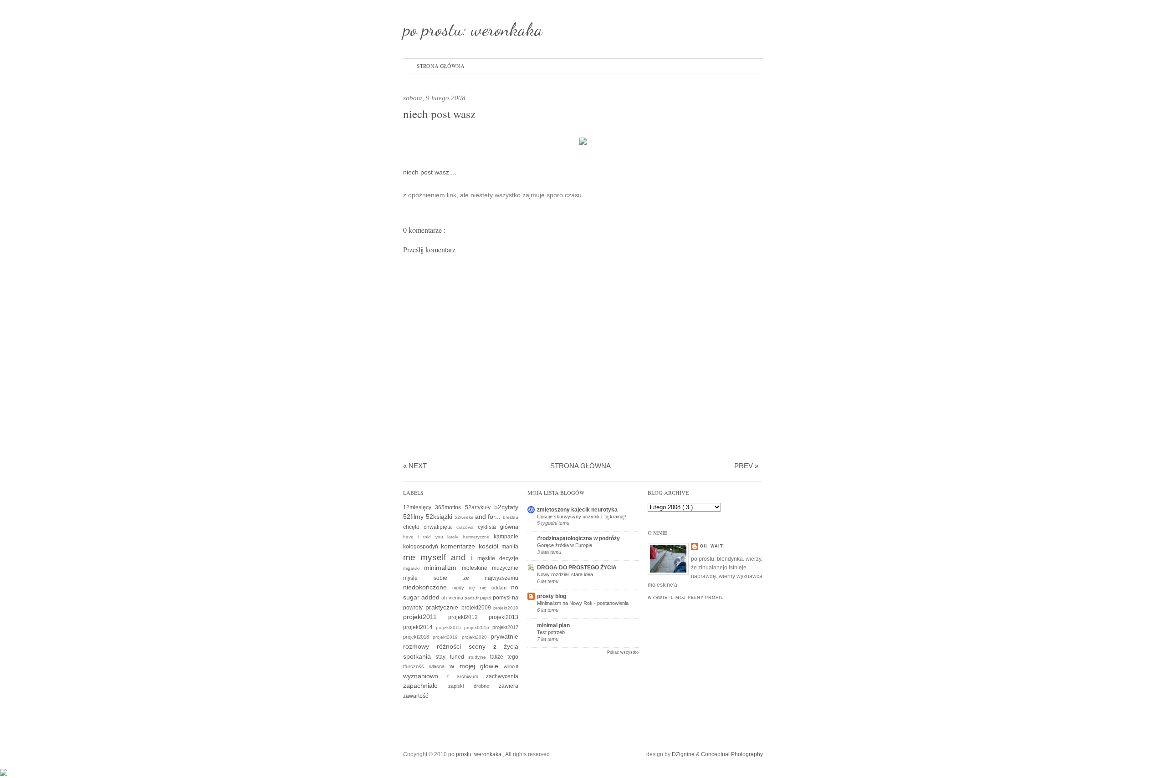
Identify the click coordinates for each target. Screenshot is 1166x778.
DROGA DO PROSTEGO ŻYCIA (577, 567)
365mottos (450, 507)
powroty (414, 607)
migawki (413, 568)
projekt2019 (447, 637)
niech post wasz (439, 113)
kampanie (506, 536)
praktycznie (443, 607)
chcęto (413, 527)
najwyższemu (501, 578)
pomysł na (505, 597)
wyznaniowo (424, 676)
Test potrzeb (551, 632)
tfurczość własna (426, 666)
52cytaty (506, 507)
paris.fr (472, 597)
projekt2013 (503, 617)
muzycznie (505, 568)
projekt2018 (418, 637)
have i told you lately (433, 536)
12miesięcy (419, 507)
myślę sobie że (444, 578)
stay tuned (451, 657)
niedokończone (427, 587)
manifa (509, 546)
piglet (486, 597)
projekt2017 (505, 627)
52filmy (414, 516)
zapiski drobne (473, 686)
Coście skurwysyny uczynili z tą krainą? (581, 516)
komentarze (459, 546)
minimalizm (442, 567)
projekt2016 (478, 627)
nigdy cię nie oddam (481, 587)
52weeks (465, 517)
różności (453, 646)
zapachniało (425, 685)
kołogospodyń (422, 546)
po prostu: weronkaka (472, 29)
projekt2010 (505, 607)
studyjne (479, 657)
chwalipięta (440, 527)
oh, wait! (712, 546)
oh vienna (452, 597)
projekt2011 (425, 616)
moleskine (477, 568)
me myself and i (440, 557)
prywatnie (504, 636)
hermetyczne (478, 536)
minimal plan (553, 625)
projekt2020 (476, 637)
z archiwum (466, 676)
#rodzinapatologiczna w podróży (578, 538)
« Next (415, 466)
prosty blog (551, 596)
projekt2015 (450, 627)
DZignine (684, 754)
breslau (510, 517)
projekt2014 (419, 627)
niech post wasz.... (429, 172)
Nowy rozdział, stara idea (565, 574)
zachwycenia (502, 676)
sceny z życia (494, 646)
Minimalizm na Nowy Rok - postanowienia (583, 603)
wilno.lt (511, 666)
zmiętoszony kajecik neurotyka (577, 510)
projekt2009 (477, 607)
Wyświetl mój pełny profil (685, 597)
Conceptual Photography (732, 754)
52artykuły (479, 507)
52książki (440, 516)
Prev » (746, 466)
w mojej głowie (477, 666)
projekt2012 (468, 617)
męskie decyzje (497, 558)
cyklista (489, 527)
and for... (489, 516)
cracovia (467, 527)
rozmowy (420, 646)
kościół (490, 546)
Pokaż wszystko (623, 652)
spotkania (419, 656)
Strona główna (441, 65)
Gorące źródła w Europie (564, 545)
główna (509, 527)
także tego (504, 657)
